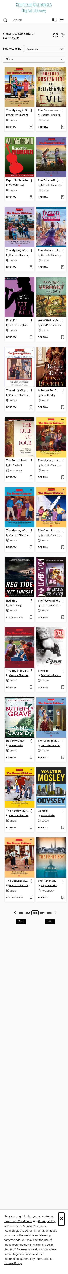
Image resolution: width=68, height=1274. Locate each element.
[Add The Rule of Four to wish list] (31, 477)
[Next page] (55, 913)
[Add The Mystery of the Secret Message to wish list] (31, 267)
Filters (9, 59)
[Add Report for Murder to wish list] (31, 197)
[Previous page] (15, 913)
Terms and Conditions (18, 1221)
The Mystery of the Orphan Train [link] (49, 460)
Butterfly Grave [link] (15, 741)
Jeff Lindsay (15, 605)
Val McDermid (16, 185)
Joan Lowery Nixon (50, 605)
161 (21, 913)
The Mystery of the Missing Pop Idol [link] (49, 250)
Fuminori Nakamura (51, 675)
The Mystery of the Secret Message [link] (17, 250)
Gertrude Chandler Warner (20, 115)
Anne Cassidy (16, 745)
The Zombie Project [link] (49, 180)
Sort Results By (12, 48)
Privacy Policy (46, 1221)
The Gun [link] (43, 670)
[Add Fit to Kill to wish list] (31, 337)
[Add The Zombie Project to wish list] (62, 197)
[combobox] (26, 20)
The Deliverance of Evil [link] (49, 110)
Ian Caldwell (15, 465)
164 (42, 913)
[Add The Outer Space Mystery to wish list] (62, 547)
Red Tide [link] (11, 600)
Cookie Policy (13, 1263)
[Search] (5, 20)
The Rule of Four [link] (16, 460)
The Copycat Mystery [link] (17, 881)
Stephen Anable (49, 885)
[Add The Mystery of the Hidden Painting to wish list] (31, 547)
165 (49, 913)
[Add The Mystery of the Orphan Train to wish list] (62, 477)
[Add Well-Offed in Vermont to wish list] (62, 337)
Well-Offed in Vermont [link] (49, 320)
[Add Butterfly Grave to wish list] (31, 757)
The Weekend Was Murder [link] (49, 600)
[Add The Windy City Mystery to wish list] (31, 407)
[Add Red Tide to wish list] (31, 617)
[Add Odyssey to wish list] (62, 827)
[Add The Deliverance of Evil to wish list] (62, 127)
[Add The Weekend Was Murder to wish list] (62, 617)
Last (50, 921)
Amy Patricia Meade (51, 325)
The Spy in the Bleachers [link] (17, 670)
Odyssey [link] (43, 811)
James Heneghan (18, 325)
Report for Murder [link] (17, 180)
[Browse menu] (62, 19)
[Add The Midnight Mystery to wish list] (62, 757)
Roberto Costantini (50, 115)
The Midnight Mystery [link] (49, 741)
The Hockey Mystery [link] (17, 811)
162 (27, 913)
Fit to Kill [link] (11, 320)
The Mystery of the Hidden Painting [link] (17, 530)
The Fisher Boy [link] (47, 881)
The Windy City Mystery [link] (17, 390)
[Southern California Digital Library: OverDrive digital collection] (34, 8)
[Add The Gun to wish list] (62, 687)
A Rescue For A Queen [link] (49, 390)
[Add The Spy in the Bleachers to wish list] (31, 687)
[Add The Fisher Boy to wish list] (62, 897)
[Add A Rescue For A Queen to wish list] (62, 407)
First (20, 921)
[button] (55, 36)
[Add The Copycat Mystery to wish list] (31, 897)
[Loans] (54, 20)
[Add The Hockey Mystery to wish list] (31, 827)
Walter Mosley (48, 815)
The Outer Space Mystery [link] (49, 530)
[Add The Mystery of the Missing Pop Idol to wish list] (62, 267)
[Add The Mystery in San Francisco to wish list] (31, 127)
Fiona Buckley (48, 395)
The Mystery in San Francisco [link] (17, 110)
